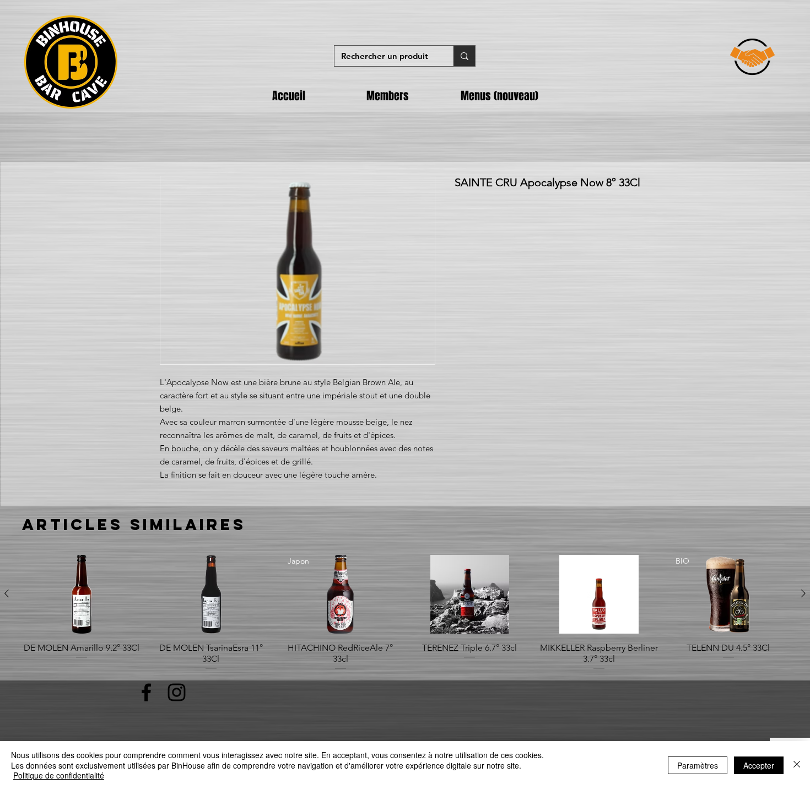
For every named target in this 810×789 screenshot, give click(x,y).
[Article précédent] (6, 593)
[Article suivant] (803, 593)
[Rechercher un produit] (464, 56)
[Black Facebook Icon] (146, 692)
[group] (405, 613)
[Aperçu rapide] (82, 594)
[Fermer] (796, 765)
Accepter (758, 765)
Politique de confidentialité (58, 775)
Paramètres (697, 765)
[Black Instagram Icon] (176, 692)
